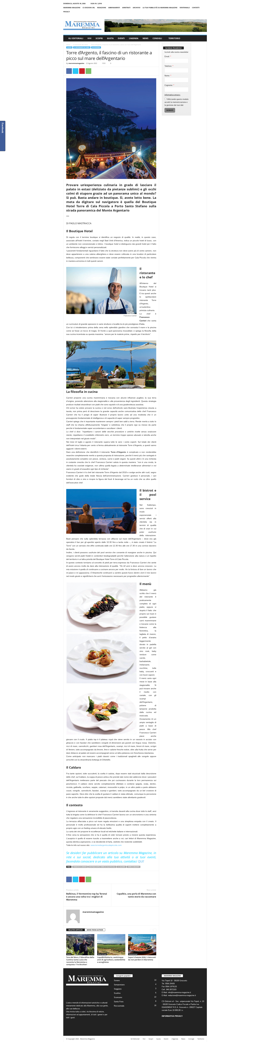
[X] (200, 16)
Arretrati (126, 7)
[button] (203, 38)
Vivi (89, 38)
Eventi (121, 38)
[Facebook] (191, 16)
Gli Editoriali (75, 38)
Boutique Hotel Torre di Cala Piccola (102, 867)
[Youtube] (204, 16)
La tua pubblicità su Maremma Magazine (160, 7)
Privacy (66, 12)
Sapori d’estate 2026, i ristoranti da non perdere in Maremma (142, 958)
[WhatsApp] (88, 71)
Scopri (99, 38)
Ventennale (185, 7)
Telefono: (169, 66)
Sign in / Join (96, 3)
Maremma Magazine (71, 7)
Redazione (101, 7)
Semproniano (119, 985)
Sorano (117, 980)
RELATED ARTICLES (75, 930)
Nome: (168, 76)
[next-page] (154, 929)
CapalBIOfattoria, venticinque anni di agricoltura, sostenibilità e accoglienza (111, 959)
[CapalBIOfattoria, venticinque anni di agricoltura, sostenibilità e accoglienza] (111, 944)
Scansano (118, 997)
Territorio (174, 38)
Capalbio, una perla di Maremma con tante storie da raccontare (136, 895)
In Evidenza (96, 47)
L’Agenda (133, 38)
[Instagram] (196, 16)
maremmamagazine (76, 63)
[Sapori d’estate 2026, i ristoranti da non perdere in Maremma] (142, 944)
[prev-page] (151, 929)
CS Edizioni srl (89, 7)
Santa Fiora (118, 1002)
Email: (168, 56)
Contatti (196, 7)
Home (68, 45)
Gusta (110, 38)
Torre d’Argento (133, 867)
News (145, 38)
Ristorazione (133, 954)
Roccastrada (119, 1006)
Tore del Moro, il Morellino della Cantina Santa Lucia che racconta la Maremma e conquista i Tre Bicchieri (80, 961)
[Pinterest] (82, 71)
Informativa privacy (172, 95)
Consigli (157, 38)
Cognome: (169, 85)
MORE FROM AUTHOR (95, 930)
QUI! (141, 861)
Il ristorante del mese (80, 45)
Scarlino (117, 993)
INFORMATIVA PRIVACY (172, 1016)
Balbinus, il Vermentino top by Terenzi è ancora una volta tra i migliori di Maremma (86, 896)
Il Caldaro (121, 867)
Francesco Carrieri (80, 867)
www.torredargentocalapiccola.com (106, 845)
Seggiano (118, 989)
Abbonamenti (114, 7)
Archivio (136, 7)
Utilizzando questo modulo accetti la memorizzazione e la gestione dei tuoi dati (176, 102)
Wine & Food (102, 954)
